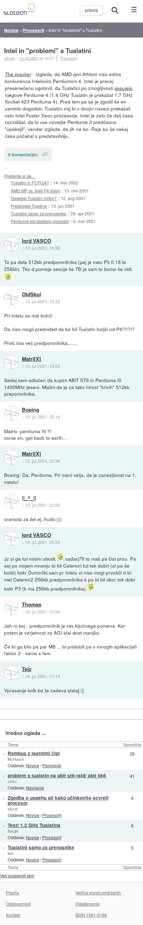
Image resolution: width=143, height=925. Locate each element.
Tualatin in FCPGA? (30, 182)
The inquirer (18, 74)
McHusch (16, 759)
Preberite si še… (19, 176)
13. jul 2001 (28, 58)
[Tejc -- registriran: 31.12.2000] (11, 673)
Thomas (31, 604)
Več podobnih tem (17, 875)
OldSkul (31, 294)
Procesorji (68, 58)
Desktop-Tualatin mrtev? (34, 198)
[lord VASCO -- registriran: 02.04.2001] (11, 244)
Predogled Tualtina (29, 206)
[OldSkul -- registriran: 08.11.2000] (11, 297)
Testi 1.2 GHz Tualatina (34, 825)
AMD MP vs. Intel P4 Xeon (35, 190)
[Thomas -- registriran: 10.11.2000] (11, 608)
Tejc (27, 669)
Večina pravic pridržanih (98, 892)
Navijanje (35, 788)
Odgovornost (18, 904)
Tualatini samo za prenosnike (38, 213)
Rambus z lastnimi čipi (34, 753)
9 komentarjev (23, 154)
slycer (13, 808)
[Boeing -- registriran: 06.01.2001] (11, 413)
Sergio (13, 831)
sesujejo (124, 87)
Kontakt (13, 915)
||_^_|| (29, 498)
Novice (32, 765)
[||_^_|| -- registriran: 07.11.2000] (11, 501)
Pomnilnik (51, 765)
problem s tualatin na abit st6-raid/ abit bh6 (57, 775)
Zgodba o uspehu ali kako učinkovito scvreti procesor (58, 800)
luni (10, 853)
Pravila (12, 892)
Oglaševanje (87, 904)
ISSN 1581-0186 (91, 915)
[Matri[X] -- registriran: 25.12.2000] (11, 362)
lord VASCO (36, 241)
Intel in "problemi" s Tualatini (47, 50)
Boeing (30, 409)
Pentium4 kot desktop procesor (40, 221)
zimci (12, 781)
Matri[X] (31, 359)
